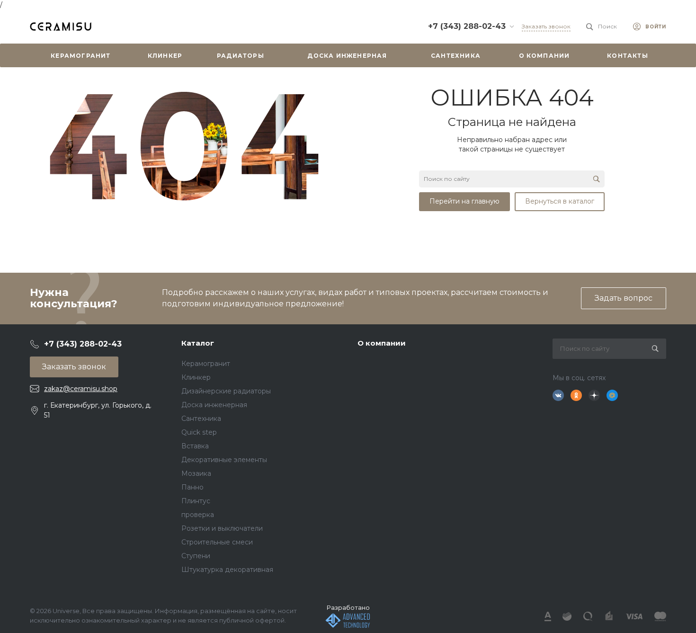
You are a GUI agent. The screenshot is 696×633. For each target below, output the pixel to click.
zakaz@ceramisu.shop (80, 388)
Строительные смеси (217, 542)
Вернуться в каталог (559, 201)
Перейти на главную (464, 201)
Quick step (199, 432)
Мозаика (196, 473)
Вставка (195, 446)
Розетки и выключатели (222, 528)
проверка (197, 514)
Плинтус (195, 501)
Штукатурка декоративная (227, 569)
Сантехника (201, 418)
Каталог (197, 343)
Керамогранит (205, 363)
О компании (381, 343)
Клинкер (196, 377)
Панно (192, 487)
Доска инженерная (214, 405)
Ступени (195, 556)
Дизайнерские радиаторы (226, 391)
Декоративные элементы (224, 459)
